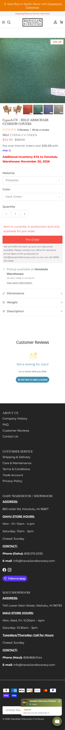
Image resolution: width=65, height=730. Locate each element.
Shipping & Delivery (16, 457)
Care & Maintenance (17, 463)
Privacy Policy (12, 481)
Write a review (40, 129)
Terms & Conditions (16, 469)
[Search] (10, 22)
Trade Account (13, 475)
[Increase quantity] (24, 214)
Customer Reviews (16, 430)
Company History (15, 418)
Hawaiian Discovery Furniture (27, 718)
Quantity (9, 206)
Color (6, 189)
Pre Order (32, 239)
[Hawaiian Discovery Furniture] (32, 22)
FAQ (6, 424)
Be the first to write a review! (32, 379)
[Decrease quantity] (6, 214)
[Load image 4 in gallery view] (32, 70)
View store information (19, 282)
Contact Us (10, 436)
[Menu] (3, 22)
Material (9, 173)
